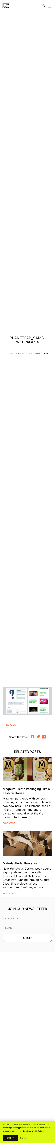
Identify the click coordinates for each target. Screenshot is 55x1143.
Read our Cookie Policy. (33, 1131)
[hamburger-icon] (49, 5)
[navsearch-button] (44, 4)
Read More (8, 823)
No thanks (23, 1138)
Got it (10, 1138)
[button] (32, 736)
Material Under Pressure (20, 863)
